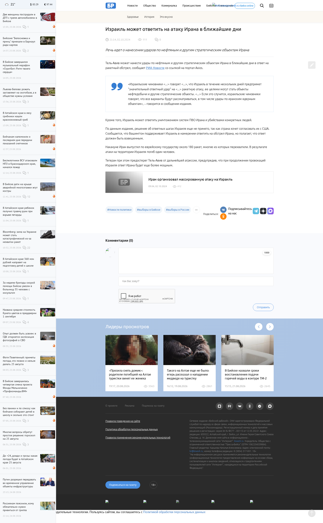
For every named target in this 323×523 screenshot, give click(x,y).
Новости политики (119, 209)
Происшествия (191, 5)
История (149, 16)
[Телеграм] (255, 211)
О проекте (111, 405)
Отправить (263, 307)
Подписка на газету (153, 405)
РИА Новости (155, 68)
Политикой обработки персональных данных (174, 512)
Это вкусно (166, 16)
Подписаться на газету (122, 484)
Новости (132, 5)
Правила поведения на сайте (122, 421)
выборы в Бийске (148, 209)
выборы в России (177, 209)
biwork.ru (239, 441)
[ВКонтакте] (223, 210)
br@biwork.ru (196, 451)
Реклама (129, 405)
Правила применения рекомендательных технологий (137, 437)
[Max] (270, 211)
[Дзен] (262, 211)
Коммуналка (169, 5)
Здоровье (133, 16)
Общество (149, 5)
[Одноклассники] (223, 216)
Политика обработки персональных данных (131, 429)
